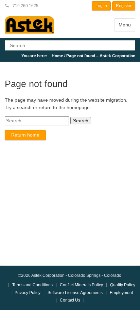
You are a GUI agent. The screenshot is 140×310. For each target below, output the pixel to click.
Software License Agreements (75, 292)
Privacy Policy (27, 292)
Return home (25, 135)
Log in (101, 5)
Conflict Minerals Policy (81, 285)
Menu (125, 24)
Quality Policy (122, 285)
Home (57, 56)
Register (124, 5)
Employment (121, 292)
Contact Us (70, 300)
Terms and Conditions (32, 285)
